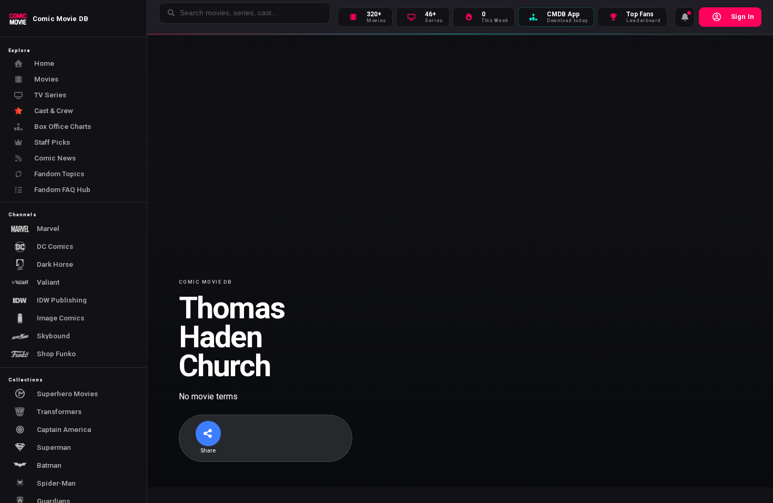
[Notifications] (685, 17)
